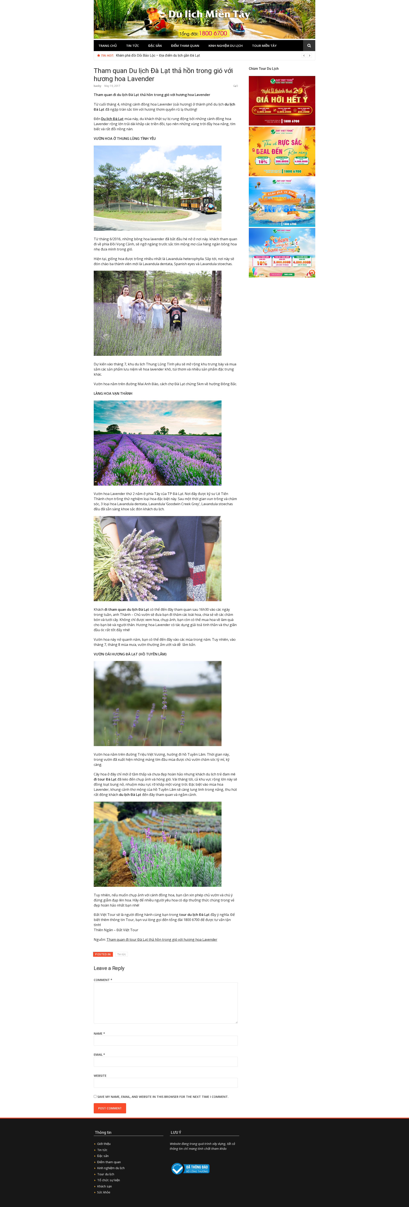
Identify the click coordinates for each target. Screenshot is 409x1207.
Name (99, 1033)
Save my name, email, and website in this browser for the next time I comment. (163, 1097)
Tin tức (132, 45)
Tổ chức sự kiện (108, 1180)
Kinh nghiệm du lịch (226, 45)
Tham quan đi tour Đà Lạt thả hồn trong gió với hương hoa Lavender (162, 939)
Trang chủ (107, 45)
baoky (97, 86)
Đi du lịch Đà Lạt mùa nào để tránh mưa (145, 55)
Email (99, 1055)
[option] (214, 55)
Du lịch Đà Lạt (112, 118)
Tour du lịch (105, 1174)
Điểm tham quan (185, 45)
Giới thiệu (104, 1143)
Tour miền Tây (264, 45)
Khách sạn (104, 1186)
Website (100, 1076)
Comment (103, 980)
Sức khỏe (103, 1192)
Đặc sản (155, 45)
